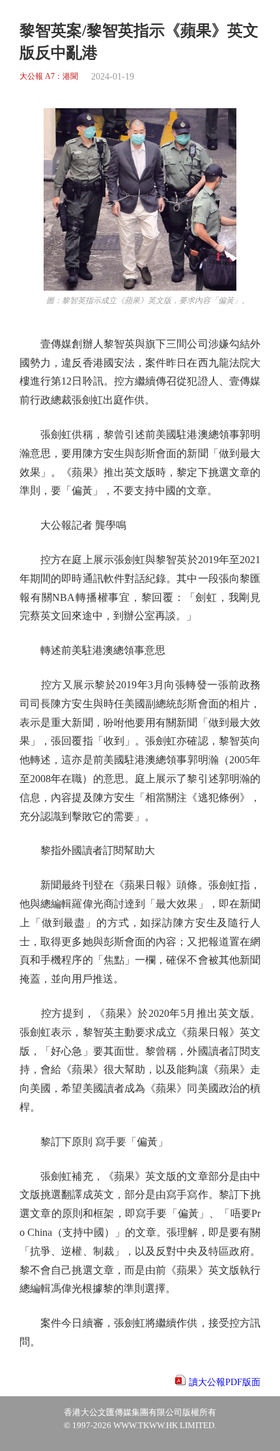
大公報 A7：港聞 (49, 76)
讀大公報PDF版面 (224, 1382)
